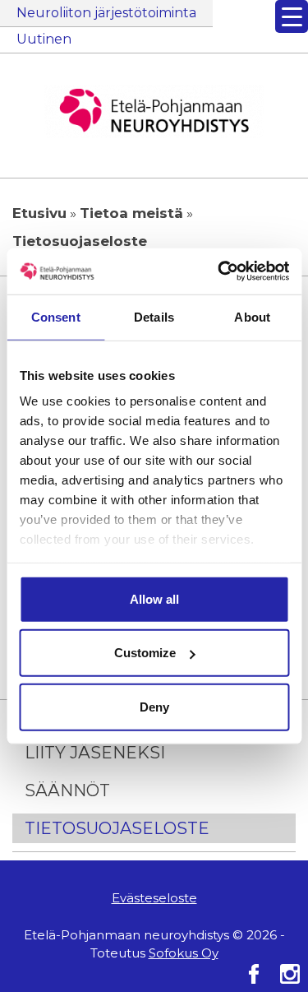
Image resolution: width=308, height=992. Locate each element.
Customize (145, 653)
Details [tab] (154, 316)
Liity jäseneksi (95, 753)
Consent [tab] (55, 316)
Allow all (154, 598)
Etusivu (39, 213)
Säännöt (67, 790)
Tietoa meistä (131, 213)
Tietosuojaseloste (117, 828)
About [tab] (252, 316)
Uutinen (43, 39)
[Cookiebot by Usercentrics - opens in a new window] (219, 271)
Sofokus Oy (183, 953)
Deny (154, 706)
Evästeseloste (154, 898)
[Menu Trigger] (291, 16)
